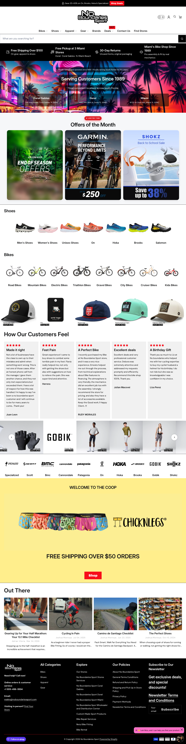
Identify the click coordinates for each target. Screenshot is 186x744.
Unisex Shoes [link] (70, 242)
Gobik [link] (155, 475)
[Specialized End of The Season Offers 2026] (35, 165)
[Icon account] (168, 17)
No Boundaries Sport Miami (89, 699)
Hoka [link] (116, 242)
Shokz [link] (173, 475)
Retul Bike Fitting (84, 724)
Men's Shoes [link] (25, 242)
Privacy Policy (119, 696)
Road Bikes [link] (14, 285)
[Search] (182, 39)
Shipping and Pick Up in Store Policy (127, 689)
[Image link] (25, 231)
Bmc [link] (47, 475)
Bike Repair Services (86, 719)
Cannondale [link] (66, 475)
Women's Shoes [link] (47, 242)
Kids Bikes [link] (171, 285)
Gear (42, 687)
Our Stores (81, 671)
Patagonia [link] (84, 475)
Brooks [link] (138, 242)
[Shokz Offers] (151, 165)
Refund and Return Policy (125, 682)
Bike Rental (81, 729)
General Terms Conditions (125, 677)
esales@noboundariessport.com (20, 699)
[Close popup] (181, 729)
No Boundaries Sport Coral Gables (89, 687)
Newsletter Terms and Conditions (129, 707)
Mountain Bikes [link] (37, 285)
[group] (18, 310)
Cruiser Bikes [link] (149, 285)
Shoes (43, 677)
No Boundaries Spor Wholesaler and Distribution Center (92, 707)
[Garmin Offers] (93, 165)
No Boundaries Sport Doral (89, 694)
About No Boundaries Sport (126, 671)
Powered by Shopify (108, 739)
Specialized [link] (12, 475)
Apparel (44, 682)
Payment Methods (122, 701)
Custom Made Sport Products (91, 713)
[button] (174, 17)
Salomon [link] (161, 242)
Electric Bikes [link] (59, 285)
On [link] (93, 242)
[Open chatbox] (180, 738)
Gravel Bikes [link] (104, 285)
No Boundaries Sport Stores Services (90, 679)
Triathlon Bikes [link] (82, 285)
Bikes (42, 671)
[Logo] (93, 17)
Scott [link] (30, 475)
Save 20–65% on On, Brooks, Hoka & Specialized (86, 3)
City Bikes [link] (126, 285)
